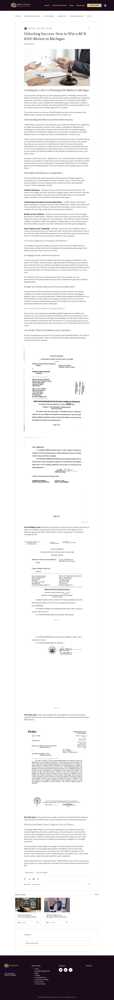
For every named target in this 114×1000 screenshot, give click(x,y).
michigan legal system (76, 16)
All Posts (18, 16)
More (88, 16)
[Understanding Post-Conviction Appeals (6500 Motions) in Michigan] (28, 905)
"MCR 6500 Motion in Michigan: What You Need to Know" (56, 916)
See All (97, 894)
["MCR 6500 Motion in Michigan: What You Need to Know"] (57, 905)
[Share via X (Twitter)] (29, 879)
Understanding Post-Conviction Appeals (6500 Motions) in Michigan (26, 916)
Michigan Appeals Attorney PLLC (23, 6)
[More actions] (89, 28)
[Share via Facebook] (25, 879)
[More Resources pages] (85, 5)
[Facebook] (105, 5)
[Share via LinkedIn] (33, 879)
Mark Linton (23, 4)
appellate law (62, 16)
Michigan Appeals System (32, 16)
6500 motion (29, 872)
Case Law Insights (41, 872)
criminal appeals (49, 16)
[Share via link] (38, 879)
